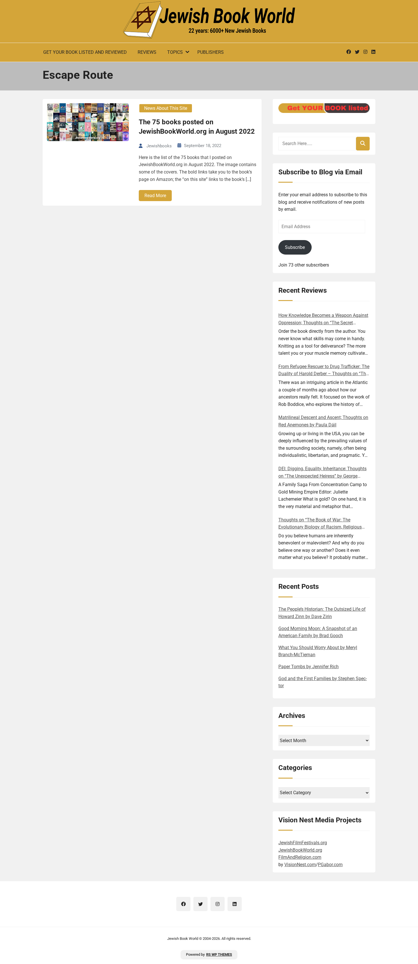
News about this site (165, 108)
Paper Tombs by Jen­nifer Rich (308, 666)
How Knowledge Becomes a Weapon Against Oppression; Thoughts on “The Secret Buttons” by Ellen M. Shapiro (323, 319)
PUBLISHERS (210, 52)
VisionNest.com (300, 864)
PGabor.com (330, 864)
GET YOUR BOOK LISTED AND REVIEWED (85, 52)
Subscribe (295, 247)
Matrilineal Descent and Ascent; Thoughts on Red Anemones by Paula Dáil (323, 421)
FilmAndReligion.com (299, 857)
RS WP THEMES (219, 954)
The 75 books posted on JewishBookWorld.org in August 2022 (197, 127)
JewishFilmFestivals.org (302, 842)
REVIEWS (147, 52)
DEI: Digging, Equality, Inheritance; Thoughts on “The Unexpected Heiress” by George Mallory (322, 473)
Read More (155, 195)
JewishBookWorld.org (300, 850)
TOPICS (175, 52)
